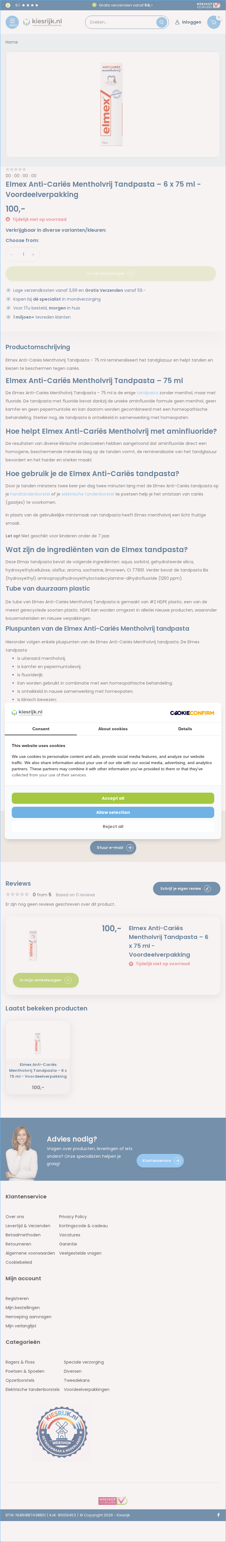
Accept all (113, 798)
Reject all (113, 826)
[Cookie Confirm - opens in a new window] (192, 712)
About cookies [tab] (113, 728)
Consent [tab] (40, 728)
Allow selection (113, 812)
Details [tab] (185, 728)
